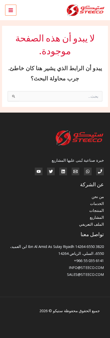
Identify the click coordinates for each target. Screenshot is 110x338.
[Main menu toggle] (10, 10)
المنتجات (96, 210)
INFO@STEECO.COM (86, 267)
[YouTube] (38, 171)
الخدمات (97, 203)
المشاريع (97, 217)
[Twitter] (51, 171)
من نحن (98, 196)
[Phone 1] (100, 171)
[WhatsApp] (88, 171)
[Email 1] (75, 171)
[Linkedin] (63, 171)
